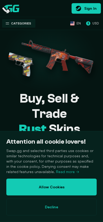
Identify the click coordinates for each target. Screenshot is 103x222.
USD (93, 23)
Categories (21, 23)
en (79, 23)
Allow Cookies (51, 187)
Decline (51, 207)
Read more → (67, 171)
